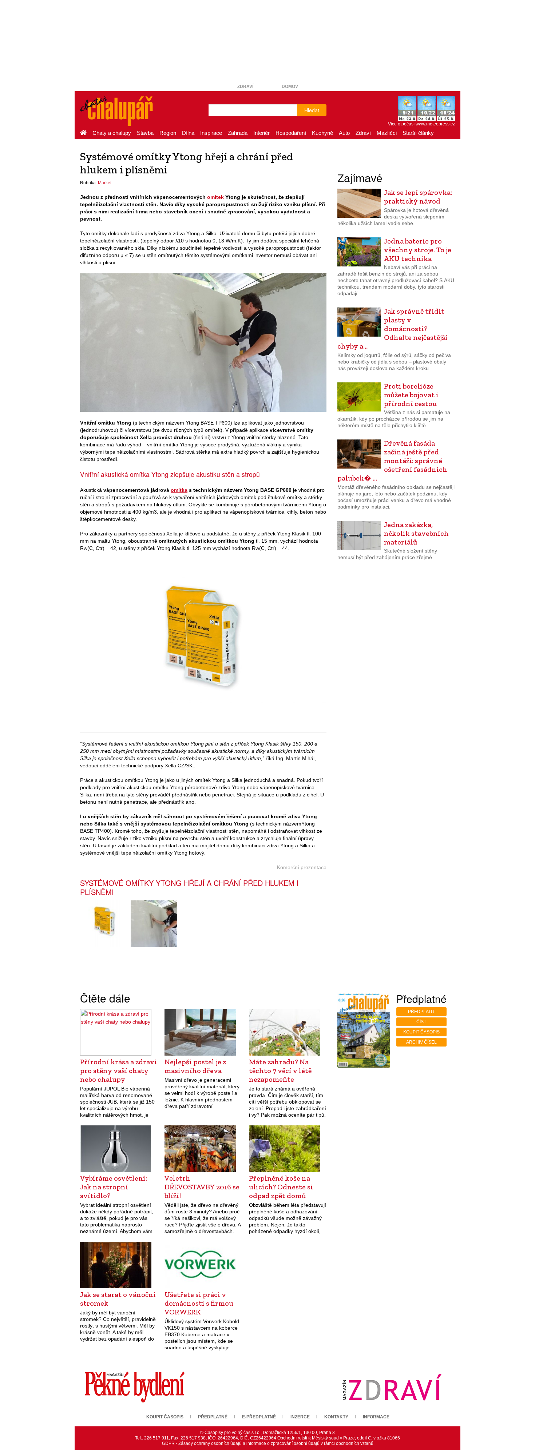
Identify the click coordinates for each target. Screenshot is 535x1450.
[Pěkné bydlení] (134, 1386)
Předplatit (421, 1011)
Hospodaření (291, 133)
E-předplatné (259, 1416)
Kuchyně (322, 133)
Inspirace (211, 133)
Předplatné (212, 1416)
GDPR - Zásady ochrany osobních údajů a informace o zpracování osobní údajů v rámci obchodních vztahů (267, 1443)
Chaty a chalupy (111, 133)
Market (104, 182)
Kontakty (336, 1416)
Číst (421, 1021)
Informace (376, 1416)
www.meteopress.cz (435, 123)
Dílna (188, 133)
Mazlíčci (387, 133)
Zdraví (245, 86)
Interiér (261, 133)
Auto (344, 133)
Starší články (418, 133)
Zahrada (237, 133)
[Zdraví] (392, 1386)
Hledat (311, 110)
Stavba (145, 133)
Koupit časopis (421, 1032)
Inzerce (300, 1416)
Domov (290, 86)
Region (167, 133)
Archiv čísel (421, 1042)
